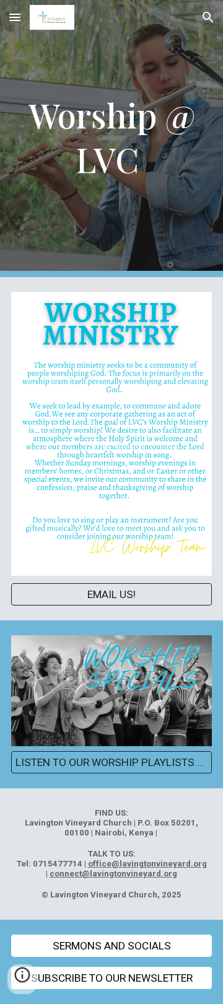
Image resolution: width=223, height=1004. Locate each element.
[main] (111, 138)
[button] (15, 17)
